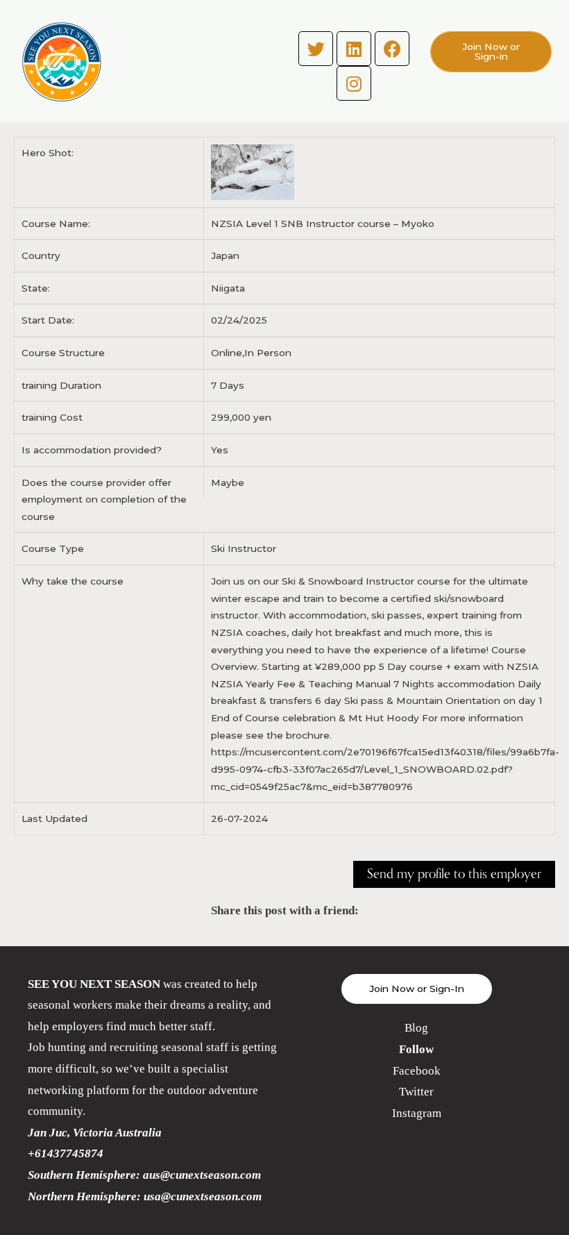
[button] (491, 51)
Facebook (417, 1070)
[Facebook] (392, 48)
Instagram (416, 1113)
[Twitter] (315, 48)
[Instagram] (354, 83)
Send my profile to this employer (454, 874)
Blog (416, 1027)
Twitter (416, 1091)
